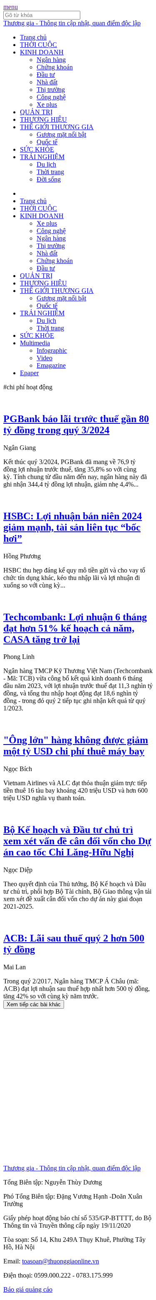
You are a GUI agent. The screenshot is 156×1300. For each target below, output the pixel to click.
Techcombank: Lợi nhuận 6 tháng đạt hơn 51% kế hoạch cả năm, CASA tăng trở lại (75, 628)
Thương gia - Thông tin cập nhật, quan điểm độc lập (72, 23)
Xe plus (47, 104)
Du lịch (46, 164)
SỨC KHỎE (37, 149)
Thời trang (50, 171)
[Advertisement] (78, 1087)
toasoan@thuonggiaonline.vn (60, 1261)
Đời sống (49, 179)
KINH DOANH (42, 52)
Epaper (29, 372)
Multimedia (35, 343)
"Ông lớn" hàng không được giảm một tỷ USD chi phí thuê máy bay (75, 746)
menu (10, 6)
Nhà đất (47, 82)
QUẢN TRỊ (36, 112)
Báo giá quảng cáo (27, 1289)
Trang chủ (33, 37)
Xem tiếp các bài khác (34, 1004)
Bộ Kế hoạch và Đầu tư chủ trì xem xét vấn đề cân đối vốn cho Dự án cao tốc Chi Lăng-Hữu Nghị (77, 841)
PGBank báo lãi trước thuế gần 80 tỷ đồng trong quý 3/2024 (76, 424)
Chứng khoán (55, 67)
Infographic (52, 350)
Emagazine (51, 365)
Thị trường (51, 89)
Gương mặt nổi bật (61, 134)
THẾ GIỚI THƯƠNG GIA (57, 126)
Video (44, 357)
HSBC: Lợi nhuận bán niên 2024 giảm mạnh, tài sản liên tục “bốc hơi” (72, 527)
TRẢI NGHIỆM (42, 156)
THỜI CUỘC (38, 44)
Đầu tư (46, 74)
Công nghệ (51, 97)
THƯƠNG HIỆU (43, 119)
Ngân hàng (51, 59)
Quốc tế (47, 141)
